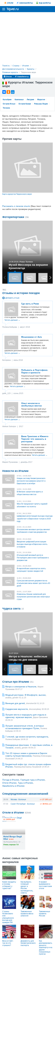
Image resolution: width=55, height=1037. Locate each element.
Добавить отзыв (12, 298)
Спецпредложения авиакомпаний (25, 793)
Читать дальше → (12, 320)
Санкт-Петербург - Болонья (23, 804)
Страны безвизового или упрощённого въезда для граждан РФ (8, 916)
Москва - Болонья (18, 799)
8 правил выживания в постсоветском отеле (45, 885)
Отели (10, 3)
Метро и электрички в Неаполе (20, 686)
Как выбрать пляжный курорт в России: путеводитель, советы (27, 887)
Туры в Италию (25, 783)
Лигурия (30, 99)
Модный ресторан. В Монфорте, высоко (25, 695)
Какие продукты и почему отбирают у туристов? (9, 885)
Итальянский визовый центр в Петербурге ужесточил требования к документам (33, 557)
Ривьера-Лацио (41, 104)
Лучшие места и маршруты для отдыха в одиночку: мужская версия (25, 715)
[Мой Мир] (13, 92)
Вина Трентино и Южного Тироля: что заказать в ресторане (34, 439)
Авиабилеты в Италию (13, 786)
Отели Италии (9, 783)
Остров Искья (9, 104)
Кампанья (19, 99)
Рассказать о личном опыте (16, 206)
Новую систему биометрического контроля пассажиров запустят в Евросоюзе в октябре (31, 481)
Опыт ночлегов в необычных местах (31, 404)
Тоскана (6, 108)
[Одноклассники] (8, 92)
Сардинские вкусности (16, 709)
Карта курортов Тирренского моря (17, 194)
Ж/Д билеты (45, 3)
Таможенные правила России (44, 913)
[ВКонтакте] (4, 92)
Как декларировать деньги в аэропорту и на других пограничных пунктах (45, 947)
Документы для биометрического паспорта (28, 943)
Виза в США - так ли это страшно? (8, 943)
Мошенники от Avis (31, 337)
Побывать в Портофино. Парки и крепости (34, 371)
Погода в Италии (10, 780)
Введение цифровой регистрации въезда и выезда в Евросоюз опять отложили (32, 544)
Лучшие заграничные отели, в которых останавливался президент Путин (24, 727)
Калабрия (7, 99)
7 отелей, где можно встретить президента (26, 736)
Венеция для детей (15, 703)
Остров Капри (24, 104)
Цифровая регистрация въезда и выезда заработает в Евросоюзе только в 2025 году (35, 518)
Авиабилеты (26, 3)
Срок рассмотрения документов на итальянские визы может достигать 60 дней (33, 583)
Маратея (41, 99)
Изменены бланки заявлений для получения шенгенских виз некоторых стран (33, 596)
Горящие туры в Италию (32, 780)
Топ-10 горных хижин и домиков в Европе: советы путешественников (26, 754)
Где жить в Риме (30, 303)
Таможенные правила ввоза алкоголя (27, 913)
